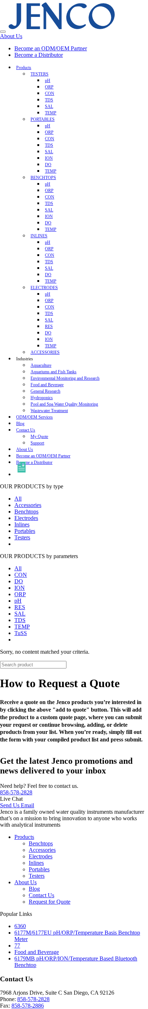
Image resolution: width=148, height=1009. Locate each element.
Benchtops (26, 511)
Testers (22, 537)
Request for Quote (49, 902)
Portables (24, 531)
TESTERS (39, 74)
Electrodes (26, 518)
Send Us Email (17, 805)
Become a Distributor (38, 55)
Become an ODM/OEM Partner (50, 48)
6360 (20, 926)
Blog (34, 889)
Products (23, 67)
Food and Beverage (36, 952)
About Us (11, 36)
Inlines (21, 524)
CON (20, 575)
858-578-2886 (27, 1006)
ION (19, 588)
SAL (20, 614)
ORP (20, 594)
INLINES (39, 235)
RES (19, 607)
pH (18, 601)
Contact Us (25, 430)
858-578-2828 (16, 792)
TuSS (20, 633)
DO (18, 581)
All (18, 499)
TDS (20, 620)
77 (17, 945)
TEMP (22, 627)
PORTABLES (43, 119)
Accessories (27, 505)
